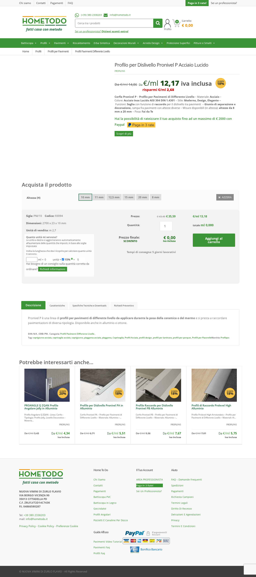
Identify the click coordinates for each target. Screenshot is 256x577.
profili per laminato (162, 337)
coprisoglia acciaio (62, 337)
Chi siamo (25, 3)
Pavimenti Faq (102, 547)
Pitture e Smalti (203, 43)
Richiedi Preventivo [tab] (124, 305)
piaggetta (107, 337)
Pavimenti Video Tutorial (108, 541)
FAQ (70, 3)
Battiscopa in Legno (105, 502)
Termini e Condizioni (183, 526)
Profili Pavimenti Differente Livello (77, 333)
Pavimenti (60, 43)
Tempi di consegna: (139, 252)
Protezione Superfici (178, 43)
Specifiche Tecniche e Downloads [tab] (89, 305)
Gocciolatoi (100, 508)
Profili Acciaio (131, 337)
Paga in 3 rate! (197, 3)
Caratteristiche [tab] (57, 305)
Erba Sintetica (102, 43)
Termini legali (179, 502)
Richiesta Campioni (182, 497)
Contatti (41, 3)
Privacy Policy (27, 526)
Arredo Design (151, 43)
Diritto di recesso (181, 508)
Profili (43, 43)
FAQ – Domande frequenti (186, 479)
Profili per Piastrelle (201, 337)
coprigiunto (77, 337)
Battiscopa (27, 43)
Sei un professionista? (224, 3)
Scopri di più (123, 133)
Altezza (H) (33, 197)
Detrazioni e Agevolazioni (186, 514)
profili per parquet (182, 337)
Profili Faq (99, 553)
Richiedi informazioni (52, 269)
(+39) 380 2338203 (91, 15)
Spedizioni (177, 485)
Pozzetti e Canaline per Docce (111, 520)
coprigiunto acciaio (42, 337)
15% (67, 259)
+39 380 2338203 (34, 515)
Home (25, 51)
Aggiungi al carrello (214, 240)
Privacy (175, 520)
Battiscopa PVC (102, 497)
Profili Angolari (102, 514)
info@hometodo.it (120, 15)
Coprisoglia (118, 337)
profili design (145, 337)
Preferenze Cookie (67, 526)
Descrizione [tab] (33, 305)
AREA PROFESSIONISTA (149, 479)
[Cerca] (157, 23)
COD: (41, 333)
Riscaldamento (81, 43)
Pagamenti (56, 3)
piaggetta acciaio (92, 337)
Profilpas (120, 71)
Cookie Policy (46, 526)
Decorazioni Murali (125, 43)
